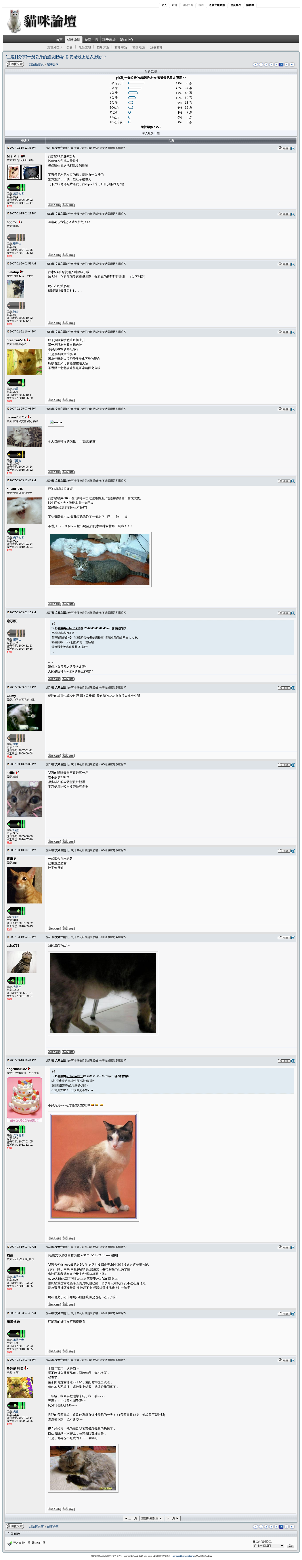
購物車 (250, 5)
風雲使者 (18, 193)
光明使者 (18, 537)
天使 (16, 1411)
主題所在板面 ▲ (151, 1518)
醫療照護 (138, 47)
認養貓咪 (156, 47)
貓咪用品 (121, 47)
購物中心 (126, 40)
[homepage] (48, 33)
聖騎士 (17, 243)
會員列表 (235, 5)
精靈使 (17, 460)
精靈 (16, 388)
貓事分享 (53, 64)
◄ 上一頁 (131, 1518)
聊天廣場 (109, 40)
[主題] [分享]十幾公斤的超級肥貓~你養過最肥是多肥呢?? (56, 57)
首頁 (59, 40)
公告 (70, 47)
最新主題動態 (217, 5)
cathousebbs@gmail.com (182, 1556)
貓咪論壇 (73, 40)
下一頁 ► (172, 1518)
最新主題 (85, 47)
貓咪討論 (103, 47)
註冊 (174, 5)
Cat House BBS (150, 1556)
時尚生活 (91, 40)
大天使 (17, 986)
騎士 (16, 311)
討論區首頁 (37, 64)
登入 (164, 5)
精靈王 (17, 830)
